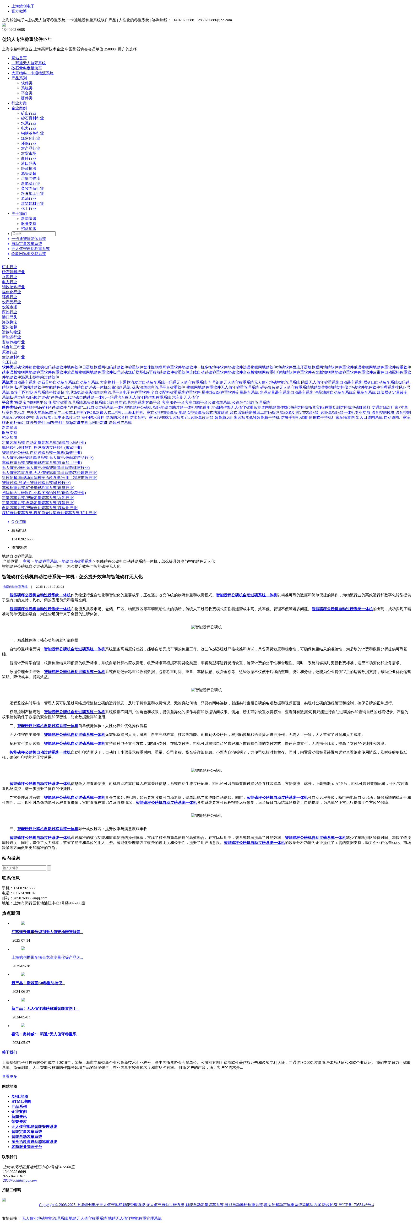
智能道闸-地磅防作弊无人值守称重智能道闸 (232, 407)
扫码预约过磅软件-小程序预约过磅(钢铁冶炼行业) (44, 493)
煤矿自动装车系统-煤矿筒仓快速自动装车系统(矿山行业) (49, 513)
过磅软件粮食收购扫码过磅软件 (40, 367)
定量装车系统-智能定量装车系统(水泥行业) (38, 498)
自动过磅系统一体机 (53, 595)
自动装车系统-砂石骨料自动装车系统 (44, 382)
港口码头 (28, 163)
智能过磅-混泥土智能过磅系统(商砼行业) (36, 483)
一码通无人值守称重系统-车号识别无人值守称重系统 (209, 382)
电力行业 (28, 128)
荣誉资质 (19, 1122)
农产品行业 (30, 148)
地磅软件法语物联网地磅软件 (252, 367)
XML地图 (19, 1096)
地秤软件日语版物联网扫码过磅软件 (97, 367)
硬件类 (27, 98)
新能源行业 (30, 183)
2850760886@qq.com (20, 1180)
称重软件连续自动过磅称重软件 (201, 372)
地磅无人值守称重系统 (88, 1218)
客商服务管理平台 (26, 1147)
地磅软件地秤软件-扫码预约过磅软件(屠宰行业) (42, 448)
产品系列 (19, 78)
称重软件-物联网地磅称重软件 (195, 387)
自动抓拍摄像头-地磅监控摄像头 (178, 412)
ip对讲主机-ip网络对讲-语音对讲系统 (101, 422)
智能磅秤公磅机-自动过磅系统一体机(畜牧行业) (42, 453)
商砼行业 (28, 158)
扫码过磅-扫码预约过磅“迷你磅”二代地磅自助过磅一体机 (58, 397)
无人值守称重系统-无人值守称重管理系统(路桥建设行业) (49, 473)
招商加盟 (28, 229)
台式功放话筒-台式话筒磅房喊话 (233, 412)
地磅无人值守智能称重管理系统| (135, 1218)
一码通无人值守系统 (28, 63)
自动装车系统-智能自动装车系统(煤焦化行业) (40, 508)
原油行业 (28, 198)
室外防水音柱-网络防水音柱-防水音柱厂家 (118, 417)
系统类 (27, 88)
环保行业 (28, 143)
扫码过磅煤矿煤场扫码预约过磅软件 (143, 372)
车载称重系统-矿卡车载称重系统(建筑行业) (38, 488)
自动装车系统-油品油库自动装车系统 (321, 392)
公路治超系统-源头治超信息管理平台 (139, 387)
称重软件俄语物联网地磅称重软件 (367, 367)
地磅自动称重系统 (77, 561)
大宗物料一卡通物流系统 (32, 73)
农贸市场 (28, 153)
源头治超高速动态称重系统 (34, 1142)
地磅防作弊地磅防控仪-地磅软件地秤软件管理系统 (352, 387)
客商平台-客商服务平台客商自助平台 (176, 402)
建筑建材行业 (32, 203)
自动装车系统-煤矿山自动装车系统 (368, 382)
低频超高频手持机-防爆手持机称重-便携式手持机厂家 (294, 417)
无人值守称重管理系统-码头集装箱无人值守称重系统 (265, 387)
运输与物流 (30, 178)
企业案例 (19, 108)
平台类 (27, 93)
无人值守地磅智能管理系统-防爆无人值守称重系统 (296, 382)
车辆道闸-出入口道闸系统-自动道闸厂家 (373, 417)
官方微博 (19, 11)
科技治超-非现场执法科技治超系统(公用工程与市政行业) (49, 478)
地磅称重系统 (46, 561)
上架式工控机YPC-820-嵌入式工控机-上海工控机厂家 (106, 412)
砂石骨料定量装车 (26, 68)
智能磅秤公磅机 (23, 595)
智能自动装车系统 (26, 1137)
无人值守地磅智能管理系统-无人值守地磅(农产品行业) (47, 458)
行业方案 (19, 103)
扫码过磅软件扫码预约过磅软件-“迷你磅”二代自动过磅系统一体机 (69, 407)
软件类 (27, 83)
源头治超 (28, 173)
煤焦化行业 (30, 138)
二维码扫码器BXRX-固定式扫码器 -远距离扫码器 (301, 412)
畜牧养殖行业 (32, 188)
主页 (27, 561)
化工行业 (28, 209)
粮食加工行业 (32, 193)
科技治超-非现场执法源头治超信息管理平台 (86, 392)
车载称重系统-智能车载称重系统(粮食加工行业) (42, 463)
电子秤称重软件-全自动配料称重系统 (154, 392)
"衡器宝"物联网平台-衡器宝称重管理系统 (48, 402)
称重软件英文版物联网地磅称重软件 (327, 372)
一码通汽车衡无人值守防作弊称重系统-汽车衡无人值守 (152, 397)
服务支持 (28, 224)
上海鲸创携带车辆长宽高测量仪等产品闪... (47, 957)
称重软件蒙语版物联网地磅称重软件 (82, 372)
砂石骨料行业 (32, 118)
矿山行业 (28, 113)
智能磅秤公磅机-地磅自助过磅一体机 (76, 387)
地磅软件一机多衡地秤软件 (205, 367)
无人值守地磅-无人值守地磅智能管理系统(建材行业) (46, 468)
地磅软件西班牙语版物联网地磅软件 (307, 367)
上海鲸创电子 (22, 6)
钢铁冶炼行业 (32, 133)
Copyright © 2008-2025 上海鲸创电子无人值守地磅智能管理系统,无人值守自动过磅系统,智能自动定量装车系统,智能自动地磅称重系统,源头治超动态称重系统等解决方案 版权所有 (188, 1205)
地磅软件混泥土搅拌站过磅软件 (32, 377)
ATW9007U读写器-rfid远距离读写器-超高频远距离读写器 (201, 417)
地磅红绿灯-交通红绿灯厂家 (374, 407)
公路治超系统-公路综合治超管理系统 (239, 402)
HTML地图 (21, 1101)
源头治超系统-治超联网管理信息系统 (114, 402)
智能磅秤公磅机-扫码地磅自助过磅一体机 (160, 407)
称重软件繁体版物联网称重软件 (155, 367)
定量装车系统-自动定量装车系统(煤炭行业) (38, 503)
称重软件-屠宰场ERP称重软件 (210, 392)
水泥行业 (28, 123)
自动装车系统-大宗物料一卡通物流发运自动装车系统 (120, 382)
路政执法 (28, 168)
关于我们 (19, 214)
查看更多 (9, 1076)
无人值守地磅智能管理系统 (34, 1127)
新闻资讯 (28, 219)
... (47, 932)
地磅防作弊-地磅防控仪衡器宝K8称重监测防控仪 (310, 407)
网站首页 (19, 58)
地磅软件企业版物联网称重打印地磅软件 (262, 372)
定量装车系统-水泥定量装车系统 (263, 392)
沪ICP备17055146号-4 (356, 1205)
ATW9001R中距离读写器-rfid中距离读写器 (46, 417)
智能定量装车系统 (26, 1132)
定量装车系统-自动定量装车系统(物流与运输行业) (44, 442)
